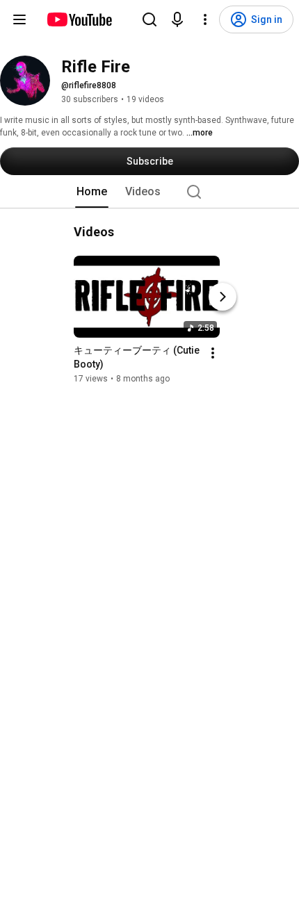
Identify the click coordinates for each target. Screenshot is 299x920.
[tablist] (149, 191)
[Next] (222, 297)
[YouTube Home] (79, 19)
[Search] (149, 19)
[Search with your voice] (177, 19)
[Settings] (205, 19)
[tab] (91, 191)
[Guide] (19, 19)
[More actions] (213, 353)
